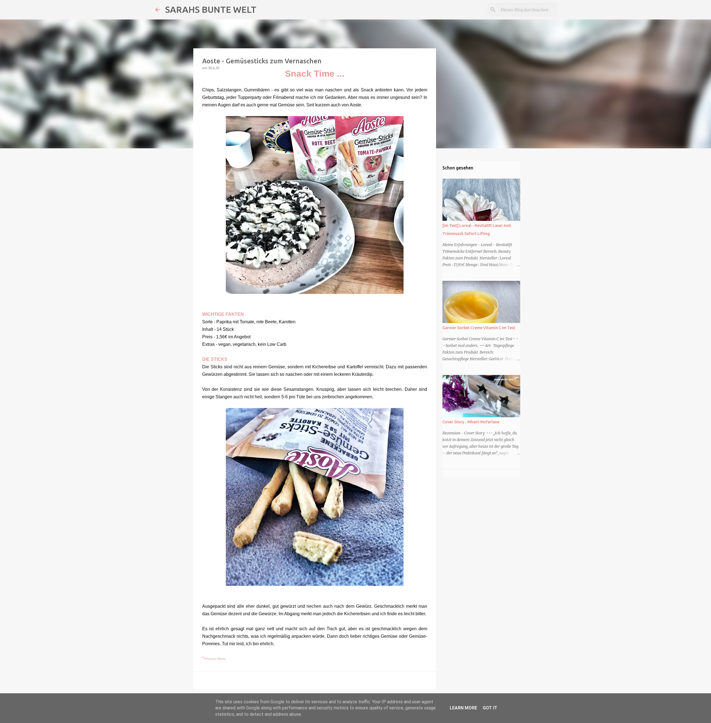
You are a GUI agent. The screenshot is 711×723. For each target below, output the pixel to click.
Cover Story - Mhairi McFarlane (470, 422)
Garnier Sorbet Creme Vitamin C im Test (478, 328)
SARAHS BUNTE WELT (210, 9)
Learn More (463, 708)
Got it (490, 708)
